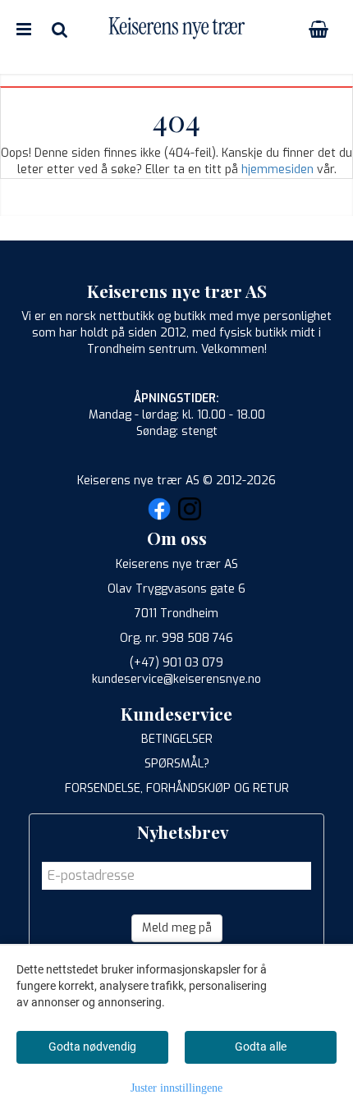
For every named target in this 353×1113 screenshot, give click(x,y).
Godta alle (261, 1046)
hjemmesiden (277, 169)
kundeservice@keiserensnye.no (176, 679)
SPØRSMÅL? (176, 764)
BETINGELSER (177, 739)
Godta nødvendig (92, 1046)
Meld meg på (177, 928)
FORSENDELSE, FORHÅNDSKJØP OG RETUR (177, 788)
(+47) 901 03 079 (176, 663)
